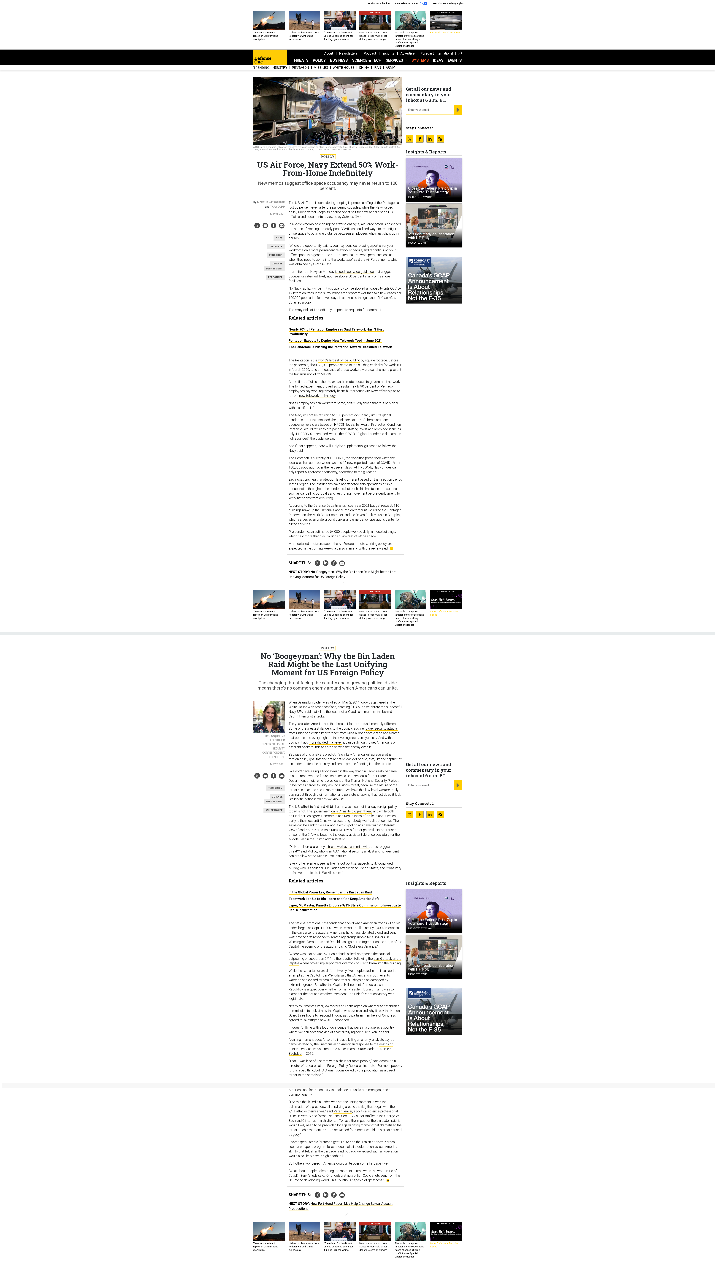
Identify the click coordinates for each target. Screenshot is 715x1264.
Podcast (370, 53)
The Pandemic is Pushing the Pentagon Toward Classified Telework (340, 347)
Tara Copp (277, 206)
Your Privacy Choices (407, 3)
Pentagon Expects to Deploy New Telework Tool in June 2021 (335, 340)
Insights (388, 53)
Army (390, 67)
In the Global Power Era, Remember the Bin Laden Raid (330, 892)
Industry (279, 67)
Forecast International (437, 53)
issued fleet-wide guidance (354, 272)
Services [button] (395, 60)
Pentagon (300, 67)
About (328, 53)
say (308, 391)
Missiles (321, 67)
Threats (300, 60)
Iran (377, 67)
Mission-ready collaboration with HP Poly (431, 236)
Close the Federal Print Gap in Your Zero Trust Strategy (432, 190)
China (364, 67)
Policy (319, 60)
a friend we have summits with (347, 847)
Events (455, 60)
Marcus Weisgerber (271, 202)
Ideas (438, 60)
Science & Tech (366, 60)
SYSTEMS (420, 60)
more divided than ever (325, 742)
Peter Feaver (342, 1111)
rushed (323, 382)
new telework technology (317, 396)
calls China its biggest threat (351, 811)
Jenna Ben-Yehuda (350, 776)
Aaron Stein (387, 1061)
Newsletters (348, 53)
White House (343, 67)
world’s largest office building (339, 360)
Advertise (408, 53)
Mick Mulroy (340, 830)
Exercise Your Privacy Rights (448, 3)
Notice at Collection (379, 3)
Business (339, 60)
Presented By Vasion (420, 197)
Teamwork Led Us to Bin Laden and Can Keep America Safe (334, 899)
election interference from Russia (333, 733)
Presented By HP (417, 243)
